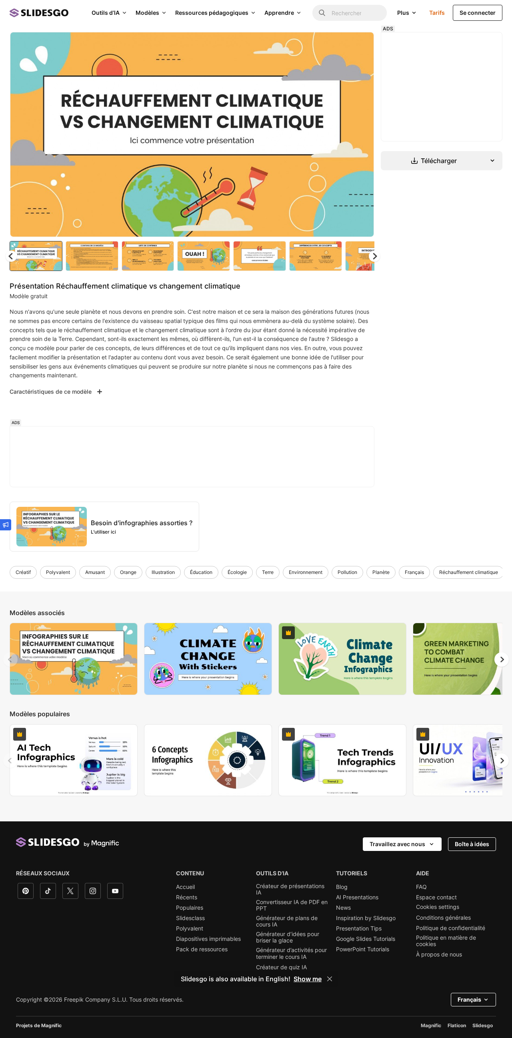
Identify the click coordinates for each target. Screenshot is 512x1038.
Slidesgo (482, 1025)
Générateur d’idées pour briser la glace (287, 937)
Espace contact (436, 897)
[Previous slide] (10, 659)
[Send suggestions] (5, 524)
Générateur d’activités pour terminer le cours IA (291, 953)
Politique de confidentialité (450, 928)
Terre (268, 572)
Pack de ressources (202, 949)
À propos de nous (439, 954)
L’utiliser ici (103, 532)
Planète (381, 572)
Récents (186, 897)
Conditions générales (443, 917)
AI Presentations (357, 897)
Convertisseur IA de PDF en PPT (292, 905)
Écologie (237, 572)
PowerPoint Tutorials (362, 949)
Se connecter (478, 12)
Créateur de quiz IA (281, 967)
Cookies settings (437, 907)
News (343, 908)
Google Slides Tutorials (365, 939)
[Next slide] (362, 135)
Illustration (163, 572)
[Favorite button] (340, 45)
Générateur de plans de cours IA (287, 921)
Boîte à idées (472, 844)
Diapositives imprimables (208, 939)
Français (414, 572)
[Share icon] (360, 45)
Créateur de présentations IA (290, 889)
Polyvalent (58, 572)
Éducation (201, 572)
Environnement (305, 572)
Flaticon (457, 1025)
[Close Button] (330, 978)
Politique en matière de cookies (446, 940)
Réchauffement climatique (468, 572)
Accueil (185, 887)
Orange (128, 572)
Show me (308, 978)
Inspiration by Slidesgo (366, 918)
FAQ (421, 887)
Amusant (95, 572)
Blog (342, 887)
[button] (374, 256)
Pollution (347, 572)
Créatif (23, 572)
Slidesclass (190, 918)
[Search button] (322, 13)
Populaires (189, 908)
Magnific (431, 1025)
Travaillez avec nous (397, 844)
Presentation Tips (359, 928)
